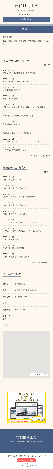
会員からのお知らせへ (40, 262)
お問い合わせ (26, 19)
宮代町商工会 (26, 6)
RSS (48, 65)
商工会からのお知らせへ (40, 156)
